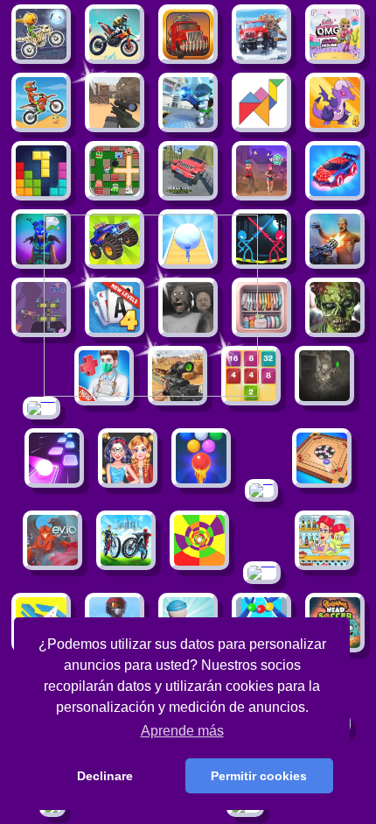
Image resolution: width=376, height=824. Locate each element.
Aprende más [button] (182, 730)
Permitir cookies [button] (259, 776)
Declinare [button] (105, 776)
